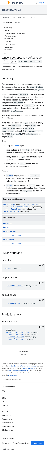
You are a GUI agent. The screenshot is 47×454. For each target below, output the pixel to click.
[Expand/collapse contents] (14, 27)
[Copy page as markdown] (12, 62)
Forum (4, 394)
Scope (16, 146)
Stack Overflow (7, 423)
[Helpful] (16, 22)
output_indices (9, 231)
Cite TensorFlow (7, 430)
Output (10, 176)
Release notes (7, 419)
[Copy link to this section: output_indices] (19, 277)
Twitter (4, 402)
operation (7, 223)
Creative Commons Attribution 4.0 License (22, 366)
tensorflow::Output (13, 235)
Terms (4, 438)
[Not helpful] (19, 22)
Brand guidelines (8, 426)
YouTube (5, 405)
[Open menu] (3, 3)
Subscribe (38, 443)
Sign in (41, 3)
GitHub (4, 398)
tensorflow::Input (19, 207)
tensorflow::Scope (32, 204)
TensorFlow (5, 17)
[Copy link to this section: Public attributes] (24, 253)
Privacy (11, 438)
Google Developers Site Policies (17, 370)
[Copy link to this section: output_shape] (18, 295)
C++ (34, 17)
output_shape (8, 239)
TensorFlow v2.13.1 (11, 9)
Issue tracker (6, 415)
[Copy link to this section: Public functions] (24, 314)
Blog (3, 391)
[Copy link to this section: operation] (14, 260)
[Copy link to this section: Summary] (15, 78)
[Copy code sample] (43, 265)
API (13, 17)
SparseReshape (9, 204)
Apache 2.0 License (29, 368)
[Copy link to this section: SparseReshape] (20, 321)
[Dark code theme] (40, 265)
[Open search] (36, 2)
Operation (7, 227)
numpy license (13, 375)
